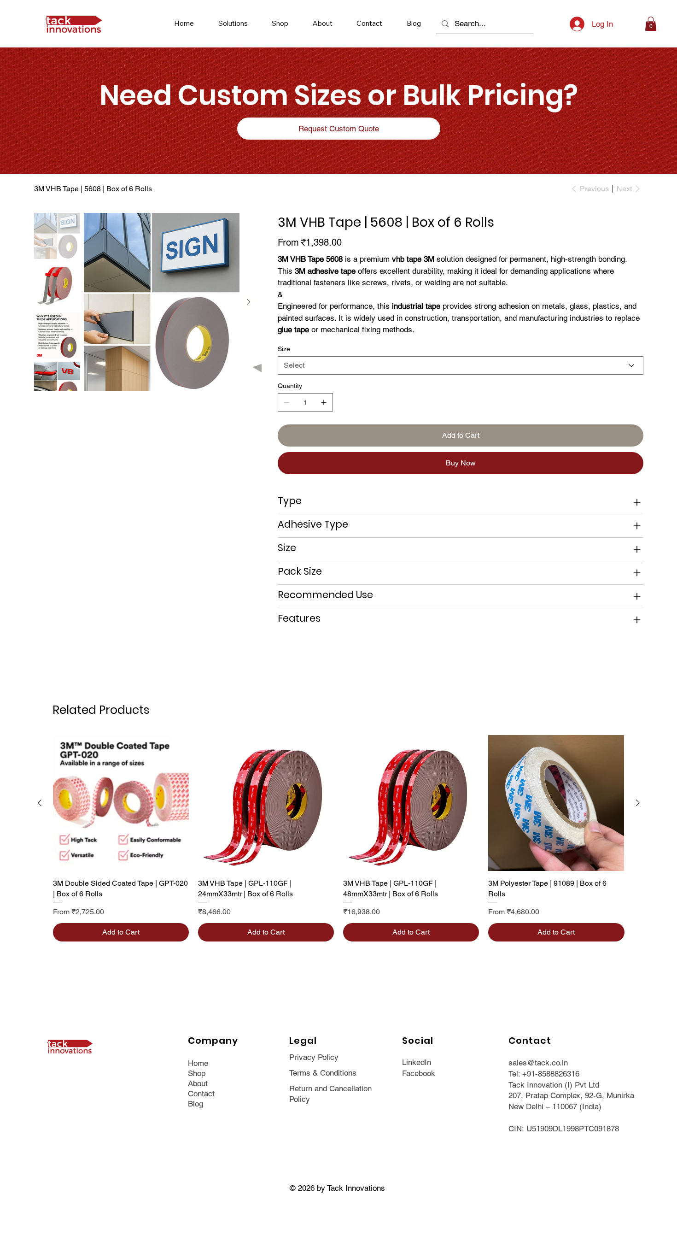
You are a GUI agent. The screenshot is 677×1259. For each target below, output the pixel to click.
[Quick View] (121, 803)
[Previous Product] (39, 802)
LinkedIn (416, 1062)
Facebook (418, 1073)
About (198, 1083)
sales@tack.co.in (538, 1062)
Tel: (515, 1073)
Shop (196, 1073)
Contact (201, 1093)
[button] (233, 23)
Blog (195, 1103)
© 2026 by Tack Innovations (338, 1188)
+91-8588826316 (550, 1073)
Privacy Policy (313, 1057)
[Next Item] (248, 301)
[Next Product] (637, 802)
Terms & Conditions (322, 1072)
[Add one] (324, 402)
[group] (338, 838)
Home (198, 1063)
